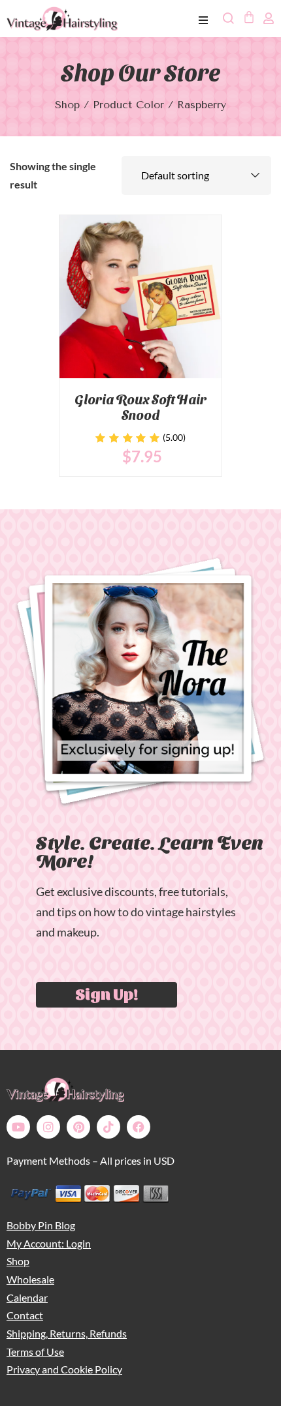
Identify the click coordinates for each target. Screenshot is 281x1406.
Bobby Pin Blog (41, 1225)
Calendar (27, 1297)
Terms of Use (35, 1351)
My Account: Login (49, 1243)
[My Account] (268, 18)
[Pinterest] (78, 1127)
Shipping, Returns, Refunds (67, 1333)
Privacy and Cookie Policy (64, 1369)
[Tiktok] (108, 1127)
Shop (67, 104)
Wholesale (30, 1279)
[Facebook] (138, 1127)
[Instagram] (48, 1127)
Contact (25, 1315)
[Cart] (248, 16)
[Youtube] (18, 1127)
